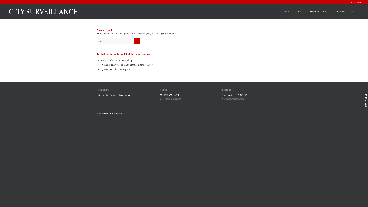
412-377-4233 (356, 2)
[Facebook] (269, 113)
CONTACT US (365, 100)
